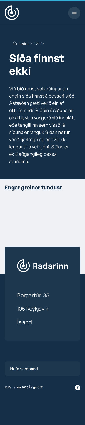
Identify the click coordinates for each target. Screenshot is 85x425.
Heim (24, 43)
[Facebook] (77, 388)
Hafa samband (24, 368)
